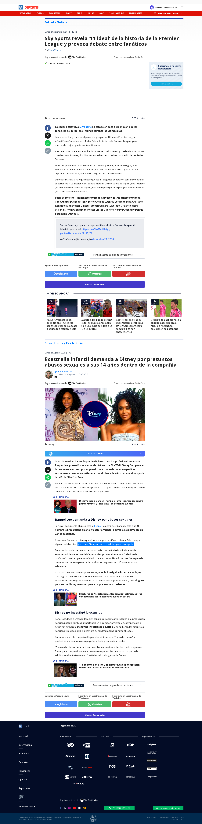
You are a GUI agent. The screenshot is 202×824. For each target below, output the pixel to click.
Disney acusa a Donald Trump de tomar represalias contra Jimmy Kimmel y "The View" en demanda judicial (111, 502)
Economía (24, 753)
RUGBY (69, 13)
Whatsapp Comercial (121, 808)
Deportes (23, 762)
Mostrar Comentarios (95, 284)
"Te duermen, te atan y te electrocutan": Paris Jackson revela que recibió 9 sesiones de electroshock (109, 666)
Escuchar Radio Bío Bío (168, 13)
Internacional (25, 744)
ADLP (101, 13)
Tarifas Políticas (26, 806)
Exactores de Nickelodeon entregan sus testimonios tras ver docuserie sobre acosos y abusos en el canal (110, 595)
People (98, 525)
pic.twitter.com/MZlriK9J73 (76, 233)
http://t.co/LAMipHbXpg (96, 229)
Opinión (23, 779)
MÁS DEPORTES (135, 13)
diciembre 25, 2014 (103, 239)
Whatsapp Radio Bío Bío (170, 808)
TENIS (79, 13)
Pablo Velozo (54, 50)
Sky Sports (85, 126)
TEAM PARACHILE (116, 13)
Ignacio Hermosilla (63, 371)
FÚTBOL (40, 13)
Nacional (23, 736)
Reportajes (24, 788)
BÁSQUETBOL (54, 13)
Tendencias (24, 770)
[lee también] (66, 506)
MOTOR (91, 13)
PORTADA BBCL (25, 13)
